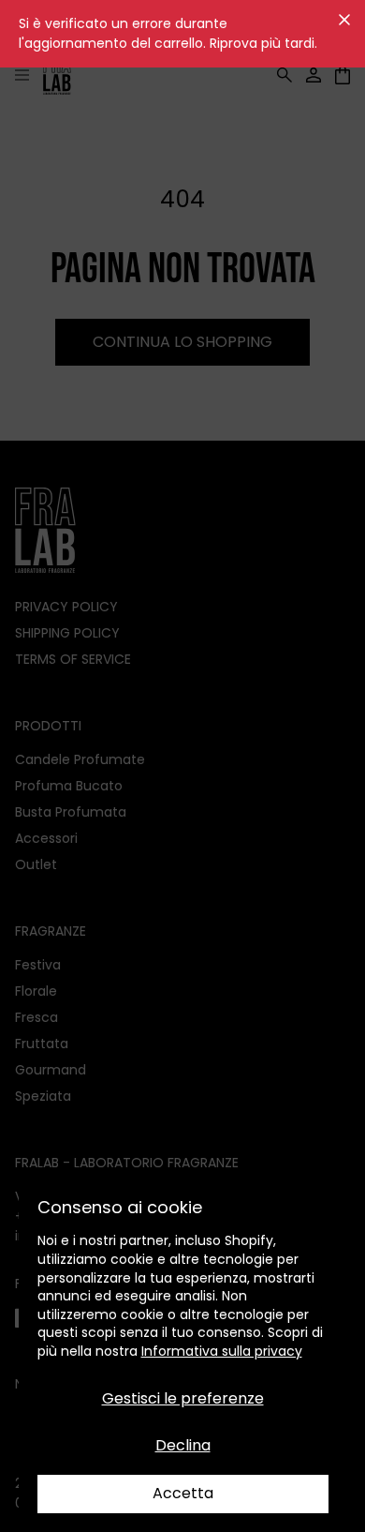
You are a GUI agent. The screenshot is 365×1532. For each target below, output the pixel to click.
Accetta (183, 1493)
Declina (183, 1445)
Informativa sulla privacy (221, 1351)
